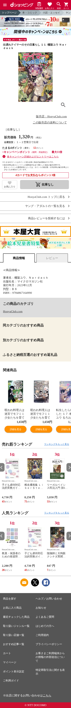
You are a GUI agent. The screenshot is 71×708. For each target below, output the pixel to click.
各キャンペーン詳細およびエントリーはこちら (33, 156)
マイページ (9, 662)
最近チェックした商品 (16, 616)
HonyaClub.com (13, 311)
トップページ (9, 12)
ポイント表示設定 (13, 671)
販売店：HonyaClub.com (51, 116)
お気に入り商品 (12, 607)
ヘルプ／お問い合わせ (49, 598)
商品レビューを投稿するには (46, 218)
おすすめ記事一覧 (13, 644)
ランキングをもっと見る (56, 444)
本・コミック (29, 12)
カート (7, 653)
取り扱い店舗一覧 (13, 635)
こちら (47, 695)
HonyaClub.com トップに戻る (46, 197)
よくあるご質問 (45, 616)
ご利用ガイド (11, 680)
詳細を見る (15, 429)
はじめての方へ (45, 626)
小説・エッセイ (51, 12)
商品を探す (9, 598)
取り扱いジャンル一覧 (16, 626)
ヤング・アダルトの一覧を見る (45, 206)
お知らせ (41, 607)
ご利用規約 (42, 635)
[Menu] (5, 5)
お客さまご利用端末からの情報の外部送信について (50, 657)
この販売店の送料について (50, 122)
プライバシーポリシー (49, 644)
